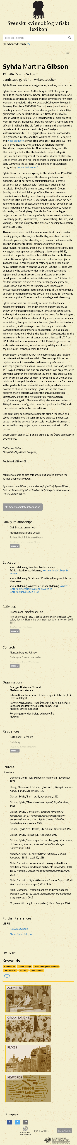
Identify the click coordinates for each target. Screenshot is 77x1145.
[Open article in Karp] (6, 974)
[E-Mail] (25, 1122)
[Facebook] (9, 1122)
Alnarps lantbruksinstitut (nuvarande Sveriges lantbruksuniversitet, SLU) (39, 589)
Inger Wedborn (15, 140)
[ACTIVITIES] (28, 1013)
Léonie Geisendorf (27, 167)
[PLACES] (28, 1073)
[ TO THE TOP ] (10, 952)
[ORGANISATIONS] (28, 1043)
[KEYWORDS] (28, 1103)
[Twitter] (17, 1122)
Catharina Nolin (12, 448)
